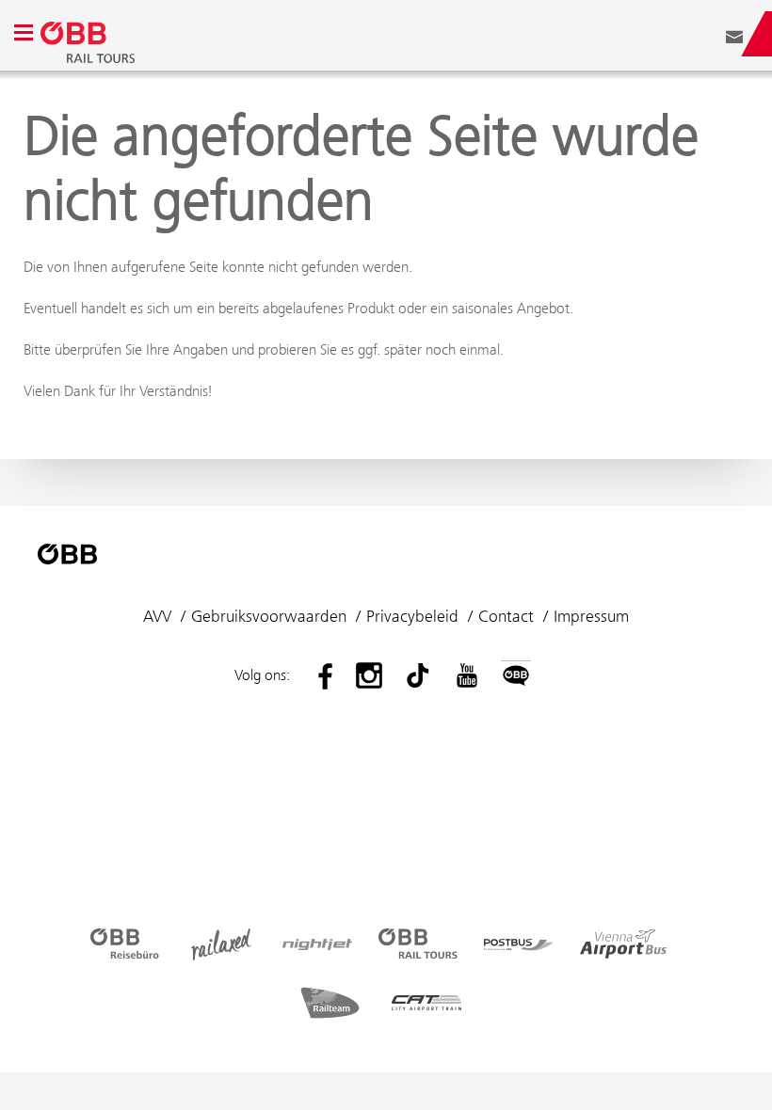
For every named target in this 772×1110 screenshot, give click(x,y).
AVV (157, 616)
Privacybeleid (412, 616)
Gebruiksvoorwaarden (268, 616)
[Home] (305, 34)
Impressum (591, 616)
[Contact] (734, 33)
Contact (506, 616)
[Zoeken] (706, 33)
